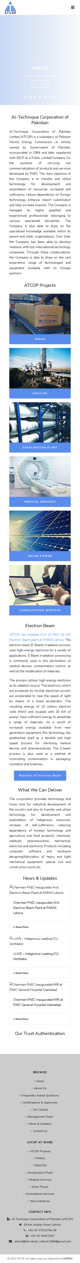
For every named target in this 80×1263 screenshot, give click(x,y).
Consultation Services (40, 1194)
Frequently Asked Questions (40, 1095)
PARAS (40, 1158)
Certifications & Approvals (40, 1102)
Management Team (40, 1117)
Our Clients (40, 1110)
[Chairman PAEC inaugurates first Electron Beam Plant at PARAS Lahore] (40, 890)
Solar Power (40, 1187)
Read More (22, 927)
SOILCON (40, 1165)
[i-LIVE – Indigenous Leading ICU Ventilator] (40, 941)
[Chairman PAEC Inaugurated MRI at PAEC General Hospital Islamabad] (40, 987)
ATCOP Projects (40, 1151)
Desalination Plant (40, 1173)
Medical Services (40, 1180)
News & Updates (40, 1124)
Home (40, 1081)
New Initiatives (40, 1201)
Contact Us (40, 1131)
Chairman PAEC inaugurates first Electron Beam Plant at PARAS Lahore (36, 908)
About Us (40, 1088)
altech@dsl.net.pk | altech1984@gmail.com (43, 1241)
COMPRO (67, 1258)
